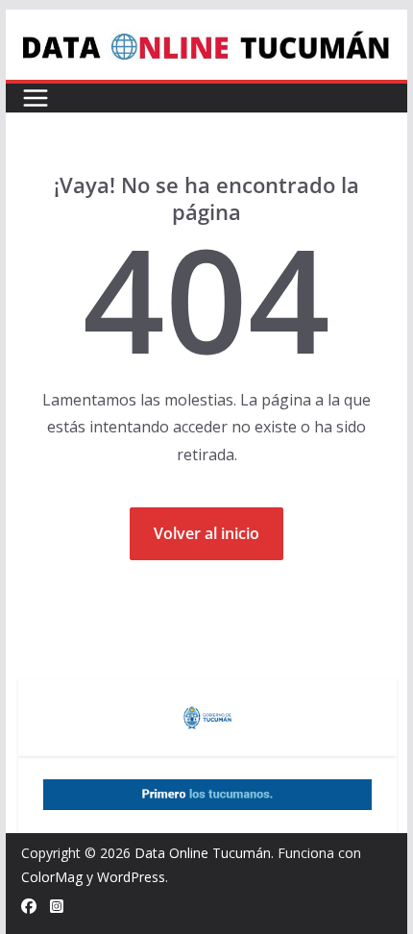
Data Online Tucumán (202, 853)
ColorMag (52, 877)
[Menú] (35, 98)
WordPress (131, 877)
